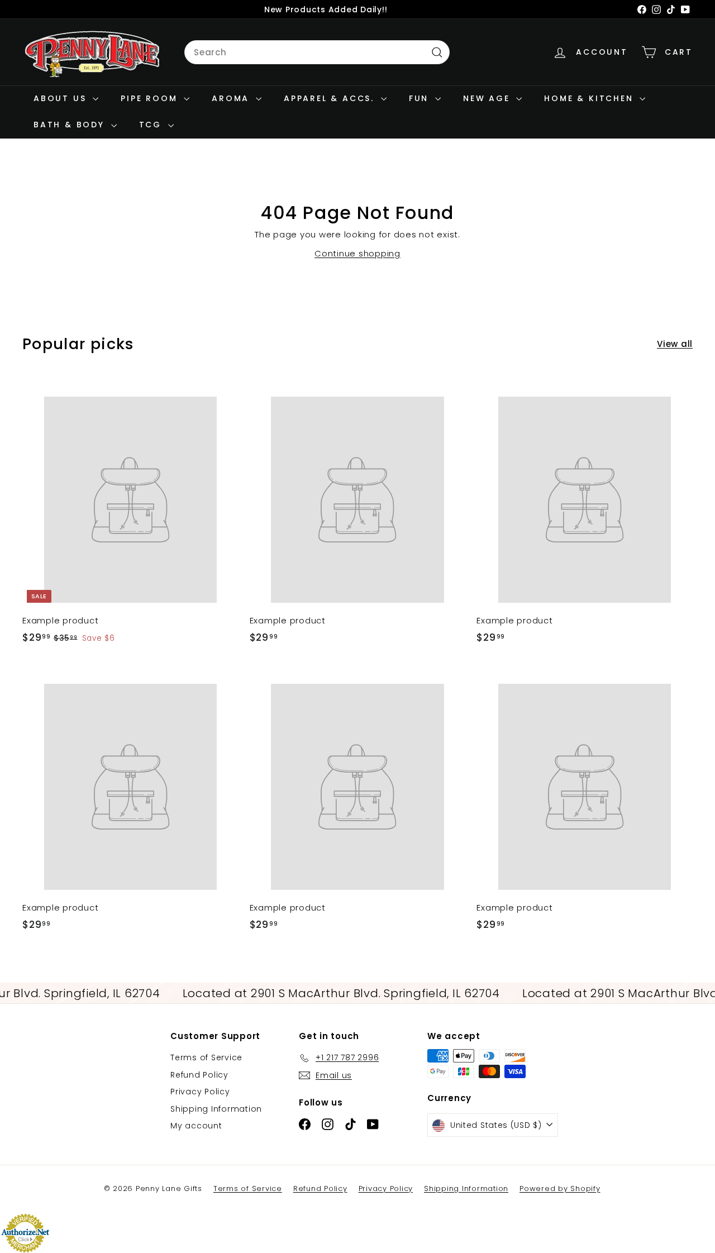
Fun (420, 98)
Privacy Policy (200, 1091)
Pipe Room (151, 98)
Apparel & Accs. (331, 98)
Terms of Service (206, 1057)
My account (196, 1125)
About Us (62, 98)
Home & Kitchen (590, 98)
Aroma (232, 98)
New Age (488, 98)
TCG (152, 124)
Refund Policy (199, 1074)
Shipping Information (216, 1108)
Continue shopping (357, 253)
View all (675, 344)
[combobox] (317, 52)
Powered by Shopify (559, 1188)
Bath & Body (71, 124)
